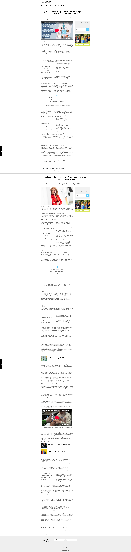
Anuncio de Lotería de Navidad (63, 43)
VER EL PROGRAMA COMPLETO (82, 44)
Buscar (88, 5)
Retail (68, 531)
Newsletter (64, 5)
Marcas (43, 531)
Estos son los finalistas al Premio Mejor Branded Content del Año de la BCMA (57, 450)
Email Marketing (45, 170)
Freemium (56, 170)
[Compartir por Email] (1, 152)
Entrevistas (64, 531)
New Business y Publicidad (59, 539)
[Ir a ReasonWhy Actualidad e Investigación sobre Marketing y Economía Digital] (46, 2)
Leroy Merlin (44, 533)
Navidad (47, 168)
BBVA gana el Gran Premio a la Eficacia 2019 (59, 444)
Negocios (63, 168)
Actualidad (48, 5)
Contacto (71, 539)
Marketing (51, 170)
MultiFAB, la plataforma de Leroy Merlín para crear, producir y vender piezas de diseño (59, 358)
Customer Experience (56, 531)
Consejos (52, 168)
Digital (43, 168)
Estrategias (58, 168)
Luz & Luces (56, 5)
